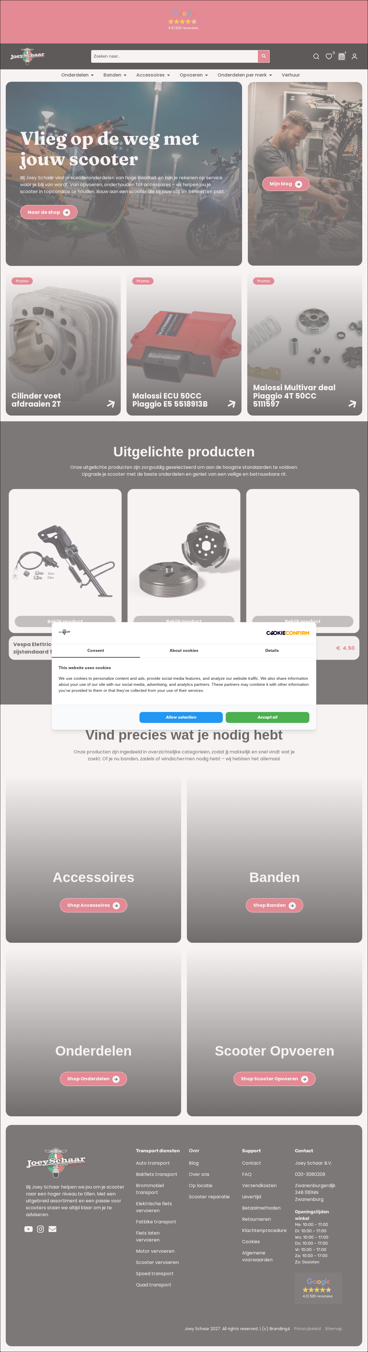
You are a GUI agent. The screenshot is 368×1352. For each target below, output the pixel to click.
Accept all (267, 717)
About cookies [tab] (184, 650)
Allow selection (181, 717)
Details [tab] (272, 650)
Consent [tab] (95, 650)
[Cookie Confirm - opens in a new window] (287, 633)
